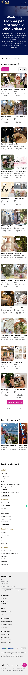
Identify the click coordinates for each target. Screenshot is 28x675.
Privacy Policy (5, 634)
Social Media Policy (6, 642)
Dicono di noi (4, 601)
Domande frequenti (6, 614)
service (18, 58)
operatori (14, 58)
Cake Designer (5, 535)
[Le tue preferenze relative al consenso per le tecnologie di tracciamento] (26, 506)
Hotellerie (4, 559)
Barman (3, 532)
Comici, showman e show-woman (10, 484)
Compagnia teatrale (6, 487)
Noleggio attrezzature (7, 519)
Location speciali (6, 551)
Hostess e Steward (6, 511)
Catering (3, 537)
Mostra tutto (5, 495)
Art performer (5, 476)
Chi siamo (4, 598)
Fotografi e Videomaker (7, 503)
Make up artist (5, 513)
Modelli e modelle (6, 516)
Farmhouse (4, 556)
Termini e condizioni (6, 640)
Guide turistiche (5, 505)
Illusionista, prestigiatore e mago (10, 492)
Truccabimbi (4, 473)
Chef (2, 540)
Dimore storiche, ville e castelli (9, 553)
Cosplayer (4, 489)
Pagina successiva (13, 402)
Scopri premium (5, 627)
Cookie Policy (5, 637)
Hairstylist (4, 508)
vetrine (9, 58)
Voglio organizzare (6, 611)
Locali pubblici (5, 564)
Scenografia (4, 521)
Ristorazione (4, 561)
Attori (2, 481)
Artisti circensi (5, 479)
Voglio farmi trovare (6, 621)
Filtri (6, 69)
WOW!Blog (4, 604)
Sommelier (4, 543)
